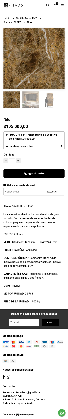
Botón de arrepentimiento (18, 403)
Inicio (7, 18)
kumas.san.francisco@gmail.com (22, 392)
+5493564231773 (12, 396)
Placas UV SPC (13, 22)
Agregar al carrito (34, 173)
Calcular (52, 192)
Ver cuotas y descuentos (19, 146)
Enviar (50, 322)
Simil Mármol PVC (27, 18)
